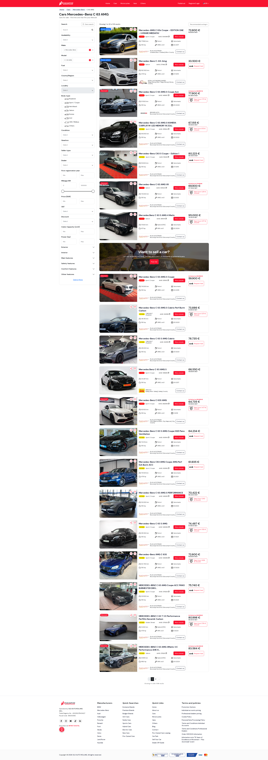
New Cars (126, 733)
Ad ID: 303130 (163, 468)
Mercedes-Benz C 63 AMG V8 (154, 184)
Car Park (155, 736)
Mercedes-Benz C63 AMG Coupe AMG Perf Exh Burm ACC (160, 463)
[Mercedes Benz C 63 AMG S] (118, 380)
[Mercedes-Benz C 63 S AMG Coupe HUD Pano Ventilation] (118, 442)
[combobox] (78, 40)
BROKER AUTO (154, 112)
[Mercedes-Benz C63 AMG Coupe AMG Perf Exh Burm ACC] (118, 473)
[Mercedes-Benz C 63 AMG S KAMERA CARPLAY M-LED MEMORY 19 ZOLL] (118, 134)
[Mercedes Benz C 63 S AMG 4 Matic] (118, 226)
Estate (71, 114)
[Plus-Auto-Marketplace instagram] (66, 721)
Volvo (99, 733)
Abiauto (148, 390)
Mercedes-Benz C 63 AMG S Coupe (156, 277)
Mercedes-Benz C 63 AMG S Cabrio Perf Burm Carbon (162, 309)
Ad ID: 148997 (163, 95)
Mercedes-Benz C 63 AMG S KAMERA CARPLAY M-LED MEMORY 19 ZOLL (157, 124)
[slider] (62, 191)
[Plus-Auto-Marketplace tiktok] (75, 721)
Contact (155, 730)
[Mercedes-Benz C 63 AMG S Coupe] (118, 288)
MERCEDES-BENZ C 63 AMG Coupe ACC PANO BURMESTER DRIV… (162, 587)
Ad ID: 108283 (163, 373)
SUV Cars (126, 717)
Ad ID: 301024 (160, 188)
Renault (100, 723)
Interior (64, 253)
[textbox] (87, 50)
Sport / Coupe (74, 103)
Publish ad (181, 3)
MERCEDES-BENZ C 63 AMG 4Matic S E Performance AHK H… (158, 648)
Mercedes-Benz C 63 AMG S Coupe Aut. (159, 92)
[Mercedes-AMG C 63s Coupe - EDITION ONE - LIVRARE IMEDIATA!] (118, 41)
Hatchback (73, 106)
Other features (67, 274)
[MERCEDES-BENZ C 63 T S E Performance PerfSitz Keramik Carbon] (118, 627)
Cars (115, 3)
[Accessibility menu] (61, 729)
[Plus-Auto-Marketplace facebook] (61, 721)
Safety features (68, 263)
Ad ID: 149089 (163, 558)
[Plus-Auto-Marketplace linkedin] (80, 721)
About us (155, 710)
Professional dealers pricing (192, 714)
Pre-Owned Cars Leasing (161, 733)
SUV (70, 118)
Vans (135, 3)
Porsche (100, 720)
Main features (67, 258)
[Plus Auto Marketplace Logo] (66, 3)
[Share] (131, 29)
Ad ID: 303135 (164, 342)
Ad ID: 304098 (163, 37)
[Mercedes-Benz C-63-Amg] (118, 72)
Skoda (99, 730)
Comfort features (68, 269)
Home (108, 3)
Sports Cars (127, 723)
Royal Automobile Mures (157, 81)
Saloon (71, 110)
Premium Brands (128, 710)
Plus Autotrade (156, 51)
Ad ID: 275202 (163, 622)
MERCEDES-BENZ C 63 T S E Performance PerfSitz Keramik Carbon (159, 617)
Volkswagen (101, 717)
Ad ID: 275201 (161, 653)
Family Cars (127, 720)
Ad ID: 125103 (163, 280)
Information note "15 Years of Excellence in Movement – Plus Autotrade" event (193, 739)
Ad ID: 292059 (163, 404)
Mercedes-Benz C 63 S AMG (153, 523)
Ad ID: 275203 (163, 592)
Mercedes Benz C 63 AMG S (153, 369)
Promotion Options (189, 707)
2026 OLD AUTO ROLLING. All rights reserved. (84, 755)
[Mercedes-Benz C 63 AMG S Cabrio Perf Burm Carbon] (118, 319)
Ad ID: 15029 (163, 157)
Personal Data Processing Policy (193, 720)
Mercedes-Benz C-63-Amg (153, 61)
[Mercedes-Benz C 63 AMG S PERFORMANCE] (118, 504)
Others (143, 3)
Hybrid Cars (127, 727)
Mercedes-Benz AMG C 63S (153, 554)
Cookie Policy (186, 717)
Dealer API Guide (158, 743)
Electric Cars (127, 730)
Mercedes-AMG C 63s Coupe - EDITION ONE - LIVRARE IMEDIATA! (161, 31)
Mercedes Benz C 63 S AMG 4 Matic (157, 215)
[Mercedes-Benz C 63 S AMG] (118, 534)
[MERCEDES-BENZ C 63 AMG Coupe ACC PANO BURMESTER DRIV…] (118, 596)
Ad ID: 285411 (161, 219)
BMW (99, 707)
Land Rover (101, 739)
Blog (153, 727)
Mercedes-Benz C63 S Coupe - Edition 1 (159, 153)
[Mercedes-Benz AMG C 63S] (118, 565)
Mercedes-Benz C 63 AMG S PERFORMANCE (161, 492)
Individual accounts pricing (191, 710)
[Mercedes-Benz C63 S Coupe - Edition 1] (118, 164)
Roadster (72, 99)
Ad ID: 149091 (163, 496)
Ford (98, 727)
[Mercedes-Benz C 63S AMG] (118, 411)
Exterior (64, 247)
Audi (98, 714)
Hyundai (100, 743)
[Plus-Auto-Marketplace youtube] (71, 721)
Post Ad (154, 262)
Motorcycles (125, 3)
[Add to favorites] (135, 29)
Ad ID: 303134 (163, 437)
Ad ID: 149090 (163, 527)
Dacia (99, 736)
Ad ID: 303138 (164, 314)
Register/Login (194, 3)
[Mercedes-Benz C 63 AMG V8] (118, 195)
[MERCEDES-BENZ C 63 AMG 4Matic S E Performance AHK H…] (118, 658)
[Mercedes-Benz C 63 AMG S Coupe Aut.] (118, 103)
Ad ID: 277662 (161, 64)
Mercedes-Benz (79, 10)
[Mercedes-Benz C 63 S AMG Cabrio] (118, 349)
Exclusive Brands (129, 707)
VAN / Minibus (74, 122)
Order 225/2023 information (192, 734)
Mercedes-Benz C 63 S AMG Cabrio (157, 338)
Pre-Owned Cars (129, 736)
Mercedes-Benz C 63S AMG (153, 400)
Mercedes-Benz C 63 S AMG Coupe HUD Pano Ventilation (162, 432)
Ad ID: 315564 (163, 129)
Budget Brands (128, 714)
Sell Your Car (156, 739)
